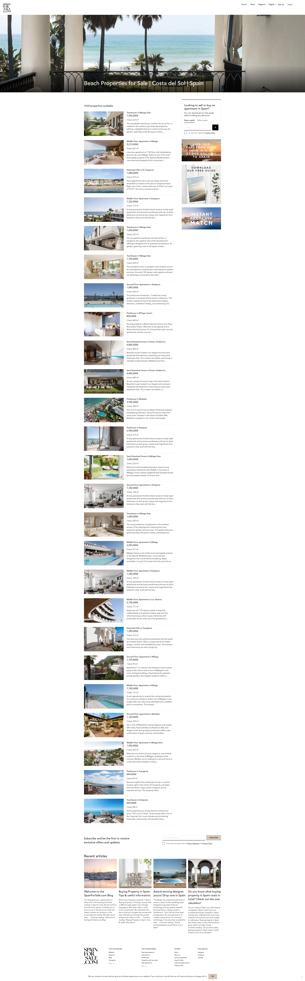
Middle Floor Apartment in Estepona (143, 199)
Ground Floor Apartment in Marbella (143, 714)
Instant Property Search (181, 963)
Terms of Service (193, 843)
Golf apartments (147, 963)
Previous (86, 133)
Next (121, 133)
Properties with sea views (150, 960)
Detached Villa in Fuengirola (139, 628)
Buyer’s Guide (178, 960)
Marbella (111, 952)
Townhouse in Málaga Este (139, 113)
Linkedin (200, 957)
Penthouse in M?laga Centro (139, 313)
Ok (212, 976)
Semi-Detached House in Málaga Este (144, 456)
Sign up (281, 4)
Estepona (112, 955)
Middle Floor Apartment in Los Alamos (144, 600)
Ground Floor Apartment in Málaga (142, 657)
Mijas (110, 957)
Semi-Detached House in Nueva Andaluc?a (146, 342)
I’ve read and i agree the (201, 133)
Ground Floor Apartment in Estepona (143, 285)
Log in (289, 4)
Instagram (201, 952)
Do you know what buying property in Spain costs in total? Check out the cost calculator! (204, 897)
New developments (148, 952)
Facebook (201, 955)
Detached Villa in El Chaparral (140, 170)
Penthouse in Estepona (137, 428)
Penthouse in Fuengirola (137, 771)
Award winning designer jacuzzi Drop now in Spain (169, 893)
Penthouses (145, 957)
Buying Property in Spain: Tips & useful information (135, 893)
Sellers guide (202, 120)
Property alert (178, 965)
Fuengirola (112, 960)
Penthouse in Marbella (137, 399)
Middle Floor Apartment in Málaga (142, 141)
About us (177, 955)
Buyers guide (189, 120)
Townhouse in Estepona (137, 800)
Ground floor (146, 955)
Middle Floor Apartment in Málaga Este (144, 743)
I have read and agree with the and (189, 843)
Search (244, 4)
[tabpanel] (104, 123)
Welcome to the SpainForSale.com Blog (98, 893)
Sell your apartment (180, 957)
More (110, 963)
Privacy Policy (210, 133)
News (252, 4)
